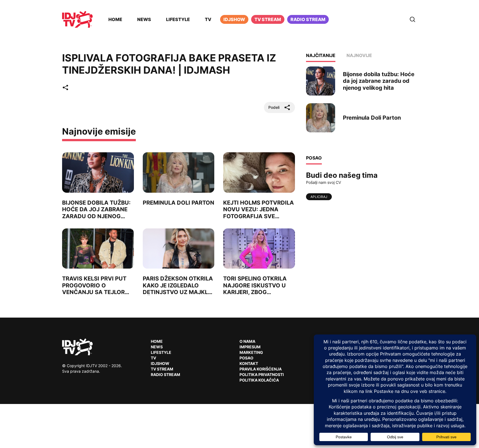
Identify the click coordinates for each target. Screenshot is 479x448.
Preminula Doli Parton (178, 202)
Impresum (250, 346)
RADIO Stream (165, 374)
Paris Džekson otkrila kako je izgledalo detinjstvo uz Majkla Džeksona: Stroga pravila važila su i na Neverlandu (178, 295)
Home (115, 19)
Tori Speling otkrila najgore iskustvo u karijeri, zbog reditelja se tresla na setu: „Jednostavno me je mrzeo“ (258, 295)
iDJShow (234, 19)
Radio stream (308, 19)
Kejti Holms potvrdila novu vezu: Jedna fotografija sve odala (258, 212)
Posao (246, 358)
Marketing (251, 352)
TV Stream (267, 19)
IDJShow (160, 363)
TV (208, 19)
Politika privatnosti (262, 374)
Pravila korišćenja (261, 369)
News (144, 19)
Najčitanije (320, 55)
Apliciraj (318, 197)
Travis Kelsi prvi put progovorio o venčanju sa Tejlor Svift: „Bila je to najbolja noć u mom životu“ (94, 295)
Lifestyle (178, 19)
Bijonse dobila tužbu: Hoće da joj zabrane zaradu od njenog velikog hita (96, 212)
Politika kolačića (259, 380)
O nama (247, 341)
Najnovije (359, 55)
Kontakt (249, 363)
